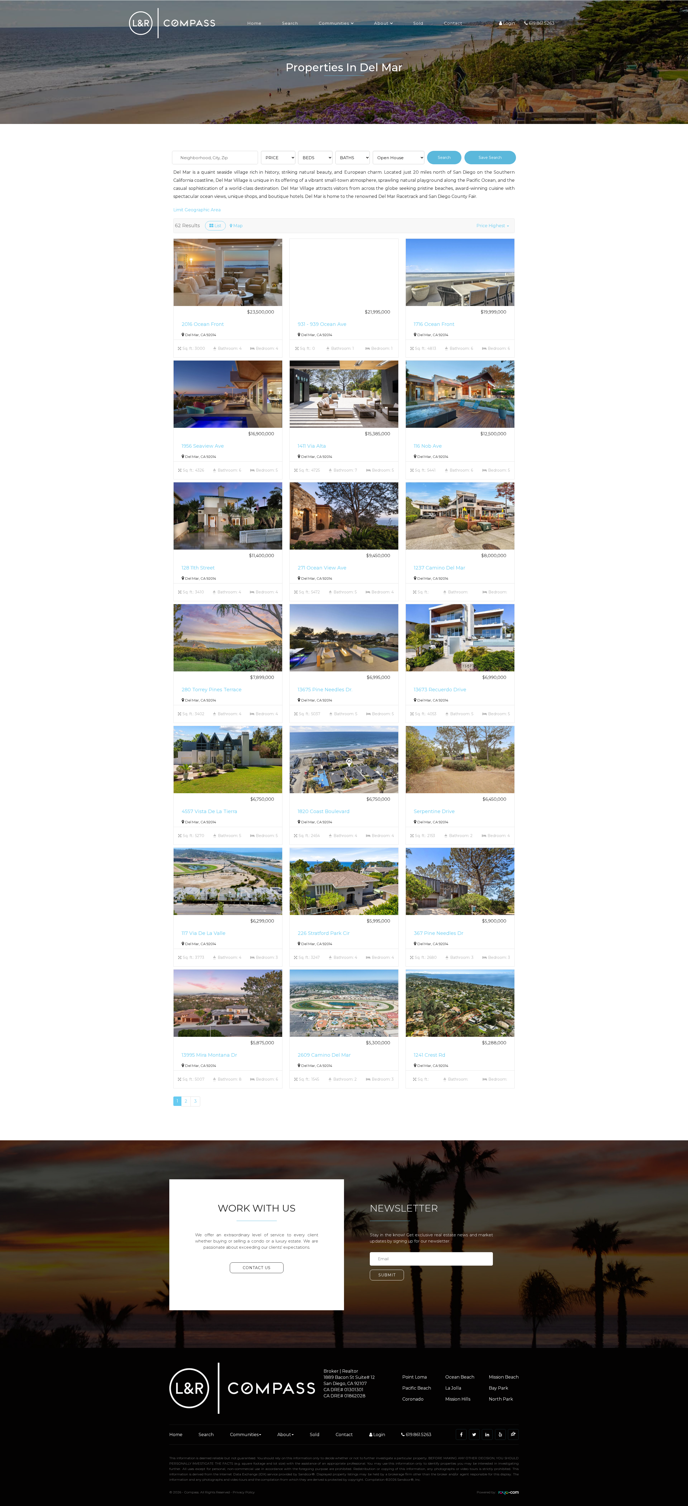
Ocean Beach (459, 1377)
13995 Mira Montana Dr (209, 1055)
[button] (492, 226)
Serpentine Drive (434, 811)
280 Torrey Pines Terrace (212, 690)
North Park (501, 1399)
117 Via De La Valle (203, 933)
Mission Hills (457, 1399)
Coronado (413, 1399)
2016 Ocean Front (203, 324)
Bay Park (498, 1388)
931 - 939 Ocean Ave (322, 324)
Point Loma (414, 1377)
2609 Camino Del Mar (324, 1055)
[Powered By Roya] (509, 1493)
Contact (453, 23)
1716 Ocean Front (434, 324)
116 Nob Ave (428, 446)
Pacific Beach (416, 1388)
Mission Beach (504, 1377)
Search (290, 23)
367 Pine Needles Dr (438, 933)
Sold (418, 23)
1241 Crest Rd (429, 1055)
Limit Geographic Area (197, 209)
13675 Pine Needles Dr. (325, 690)
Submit (387, 1275)
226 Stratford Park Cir (324, 933)
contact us (257, 1267)
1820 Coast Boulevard (324, 811)
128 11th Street (198, 568)
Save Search (490, 157)
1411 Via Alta (312, 446)
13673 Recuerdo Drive (440, 690)
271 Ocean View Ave (322, 568)
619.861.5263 (418, 1434)
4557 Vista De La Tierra (209, 811)
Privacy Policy (244, 1492)
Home (254, 23)
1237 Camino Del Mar (439, 568)
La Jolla (453, 1388)
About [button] (381, 23)
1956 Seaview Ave (203, 446)
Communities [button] (334, 23)
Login (378, 1434)
